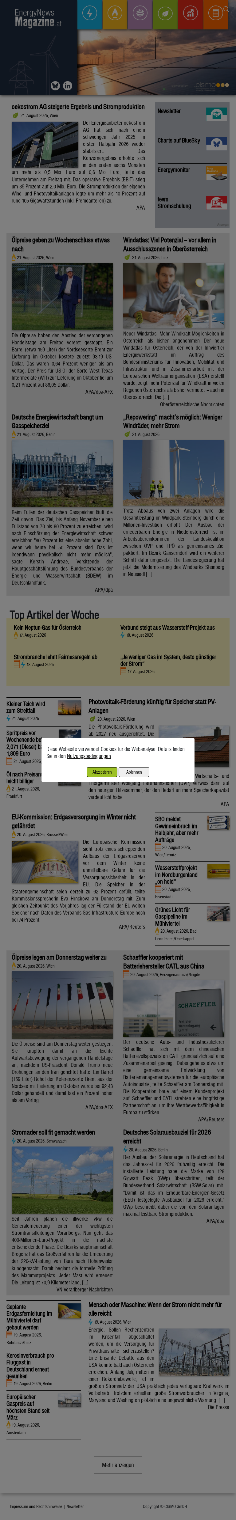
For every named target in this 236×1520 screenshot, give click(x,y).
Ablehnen (134, 772)
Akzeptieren (102, 772)
